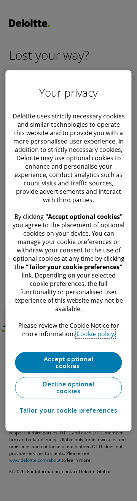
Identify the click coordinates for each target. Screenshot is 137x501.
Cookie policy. (95, 334)
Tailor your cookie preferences (69, 410)
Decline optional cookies (68, 387)
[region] (68, 250)
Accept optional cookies (69, 362)
